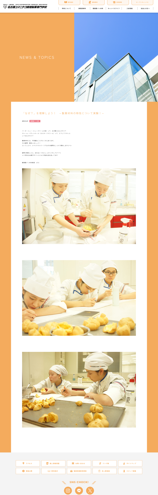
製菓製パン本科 (98, 8)
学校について (66, 8)
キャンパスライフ (114, 8)
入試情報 (130, 8)
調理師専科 (82, 8)
